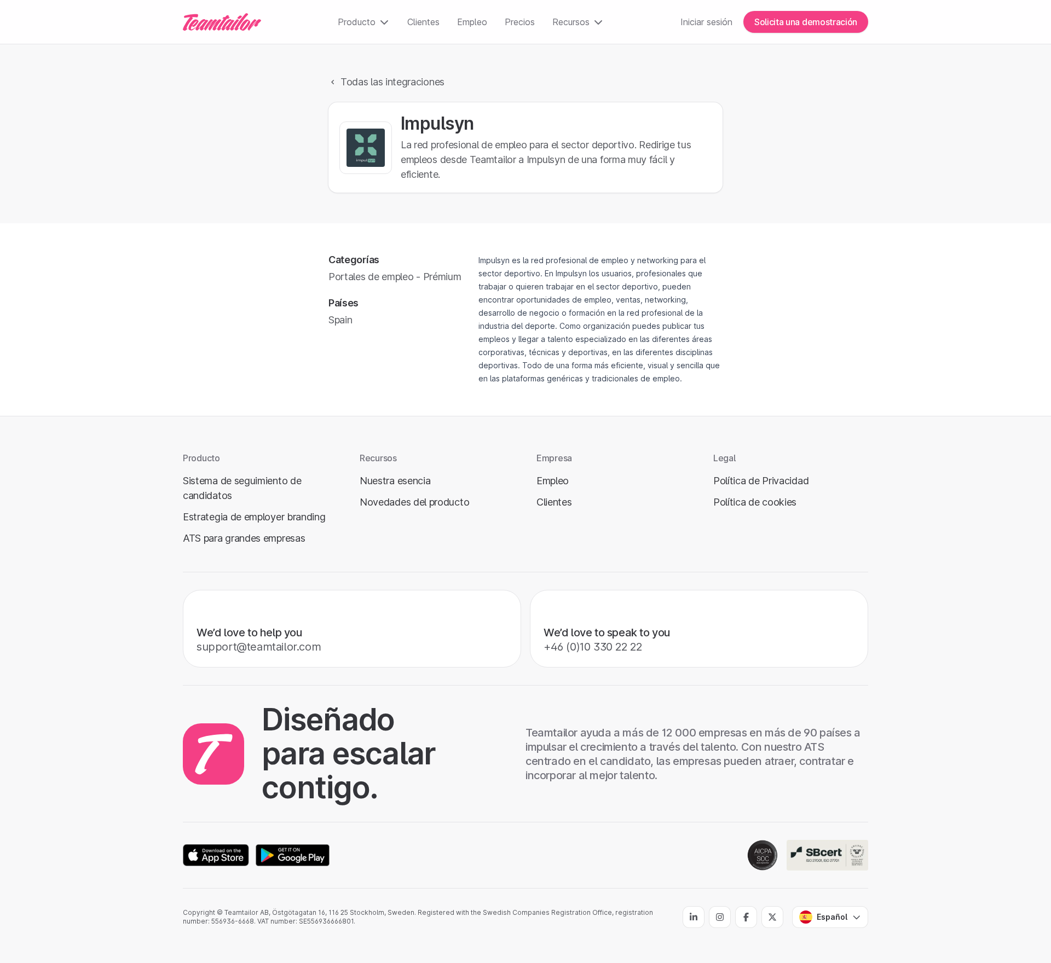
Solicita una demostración (805, 21)
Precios (520, 21)
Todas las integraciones (392, 82)
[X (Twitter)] (772, 917)
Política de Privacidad (761, 480)
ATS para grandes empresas (244, 538)
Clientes (423, 21)
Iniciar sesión (706, 21)
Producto (357, 21)
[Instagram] (720, 917)
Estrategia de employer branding (254, 517)
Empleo (472, 21)
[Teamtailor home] (222, 22)
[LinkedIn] (693, 917)
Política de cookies (754, 502)
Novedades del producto (414, 502)
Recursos (571, 21)
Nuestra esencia (395, 480)
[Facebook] (746, 917)
